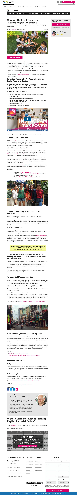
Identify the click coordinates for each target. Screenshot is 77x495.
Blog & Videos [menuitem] (37, 6)
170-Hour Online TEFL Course (27, 165)
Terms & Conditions (17, 467)
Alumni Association (29, 464)
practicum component (41, 235)
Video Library (65, 13)
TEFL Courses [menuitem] (6, 6)
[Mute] (40, 130)
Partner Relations (38, 467)
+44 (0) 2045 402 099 (14, 465)
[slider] (24, 130)
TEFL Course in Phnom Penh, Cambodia (15, 154)
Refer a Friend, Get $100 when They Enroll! (14, 472)
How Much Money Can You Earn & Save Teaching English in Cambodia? (24, 355)
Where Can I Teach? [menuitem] (21, 6)
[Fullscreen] (47, 130)
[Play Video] (8, 130)
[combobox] (66, 3)
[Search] (73, 3)
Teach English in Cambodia (12, 385)
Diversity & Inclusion (38, 461)
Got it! (64, 493)
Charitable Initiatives (39, 464)
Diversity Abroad (56, 13)
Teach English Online (44, 13)
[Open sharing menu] (45, 130)
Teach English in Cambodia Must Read (25, 385)
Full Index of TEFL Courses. (25, 172)
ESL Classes (28, 473)
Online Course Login (29, 461)
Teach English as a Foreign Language (18, 141)
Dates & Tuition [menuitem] (12, 6)
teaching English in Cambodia (23, 74)
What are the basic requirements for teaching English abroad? (26, 380)
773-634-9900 (13, 463)
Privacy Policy (9, 467)
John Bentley (14, 29)
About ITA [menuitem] (44, 6)
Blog (10, 17)
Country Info (11, 13)
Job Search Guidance (33, 13)
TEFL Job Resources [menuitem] (30, 6)
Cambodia (14, 17)
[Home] (7, 17)
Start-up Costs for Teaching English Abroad (18, 353)
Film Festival (28, 470)
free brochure (13, 425)
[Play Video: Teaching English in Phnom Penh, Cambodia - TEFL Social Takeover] (27, 119)
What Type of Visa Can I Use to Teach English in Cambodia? (32, 301)
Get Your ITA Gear (29, 467)
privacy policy (55, 493)
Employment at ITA (38, 470)
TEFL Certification (21, 13)
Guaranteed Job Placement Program (27, 177)
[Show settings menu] (43, 130)
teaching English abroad (26, 65)
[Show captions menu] (38, 130)
